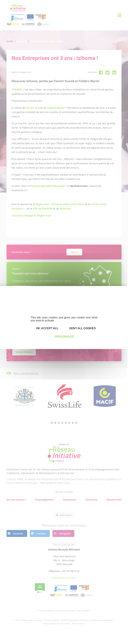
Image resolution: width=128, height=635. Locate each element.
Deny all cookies (82, 328)
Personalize (64, 336)
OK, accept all (46, 328)
